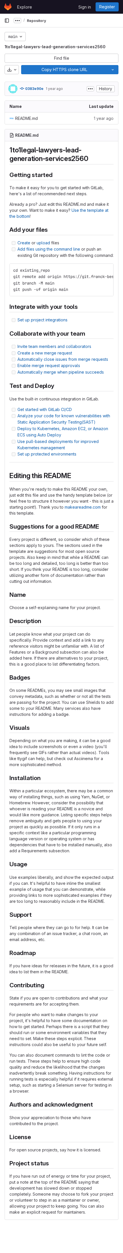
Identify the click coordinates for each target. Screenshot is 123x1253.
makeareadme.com (83, 507)
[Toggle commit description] (90, 88)
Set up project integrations (42, 319)
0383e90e (33, 88)
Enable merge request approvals (48, 365)
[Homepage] (8, 6)
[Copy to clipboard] (106, 270)
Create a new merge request (44, 352)
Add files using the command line (48, 249)
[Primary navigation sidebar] (6, 20)
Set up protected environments (46, 454)
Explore (24, 7)
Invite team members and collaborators (54, 346)
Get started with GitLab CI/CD (44, 409)
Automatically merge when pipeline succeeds (60, 372)
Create (23, 242)
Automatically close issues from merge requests (62, 359)
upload (43, 242)
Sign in (84, 7)
